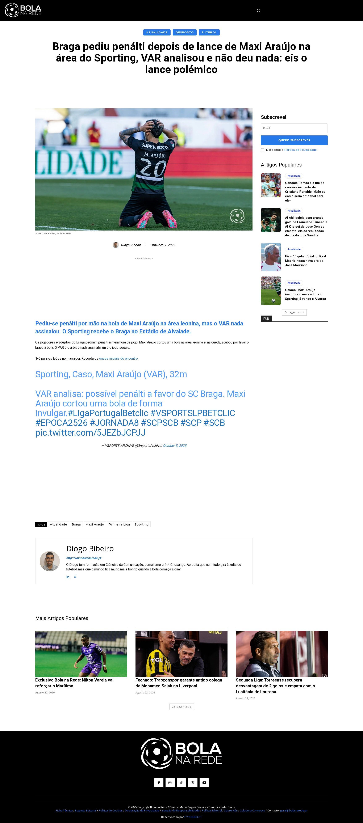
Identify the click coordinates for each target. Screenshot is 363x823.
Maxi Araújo (94, 524)
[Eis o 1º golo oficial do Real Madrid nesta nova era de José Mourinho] (271, 257)
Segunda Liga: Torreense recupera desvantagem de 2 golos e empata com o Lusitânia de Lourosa (275, 686)
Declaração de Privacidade (142, 810)
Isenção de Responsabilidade (181, 810)
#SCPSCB (159, 423)
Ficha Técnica (64, 810)
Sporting (142, 524)
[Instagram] (170, 782)
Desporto (185, 32)
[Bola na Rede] (23, 10)
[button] (258, 10)
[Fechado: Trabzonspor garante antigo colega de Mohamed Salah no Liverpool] (181, 654)
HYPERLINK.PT (193, 817)
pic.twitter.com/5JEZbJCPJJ (90, 432)
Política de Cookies (111, 810)
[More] (276, 88)
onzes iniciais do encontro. (118, 358)
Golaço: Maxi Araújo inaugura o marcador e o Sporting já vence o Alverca (305, 294)
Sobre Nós (231, 810)
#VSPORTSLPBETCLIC (192, 413)
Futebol (209, 32)
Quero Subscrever (294, 140)
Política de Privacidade (300, 149)
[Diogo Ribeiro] (116, 245)
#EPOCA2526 (61, 423)
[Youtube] (204, 782)
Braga (76, 524)
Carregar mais (292, 312)
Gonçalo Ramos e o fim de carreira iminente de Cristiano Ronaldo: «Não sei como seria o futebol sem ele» (305, 191)
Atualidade (157, 32)
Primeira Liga (119, 524)
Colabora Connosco (252, 810)
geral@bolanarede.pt (293, 810)
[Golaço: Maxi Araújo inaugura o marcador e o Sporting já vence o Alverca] (271, 291)
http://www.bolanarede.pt (83, 558)
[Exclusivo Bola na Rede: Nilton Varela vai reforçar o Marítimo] (81, 654)
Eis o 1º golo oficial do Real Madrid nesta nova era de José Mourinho (305, 260)
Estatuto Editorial (85, 810)
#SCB (214, 423)
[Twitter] (75, 576)
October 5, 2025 (174, 446)
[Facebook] (158, 782)
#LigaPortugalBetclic (108, 413)
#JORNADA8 (114, 423)
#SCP (191, 423)
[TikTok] (181, 782)
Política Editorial (212, 810)
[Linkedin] (67, 576)
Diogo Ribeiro (131, 245)
